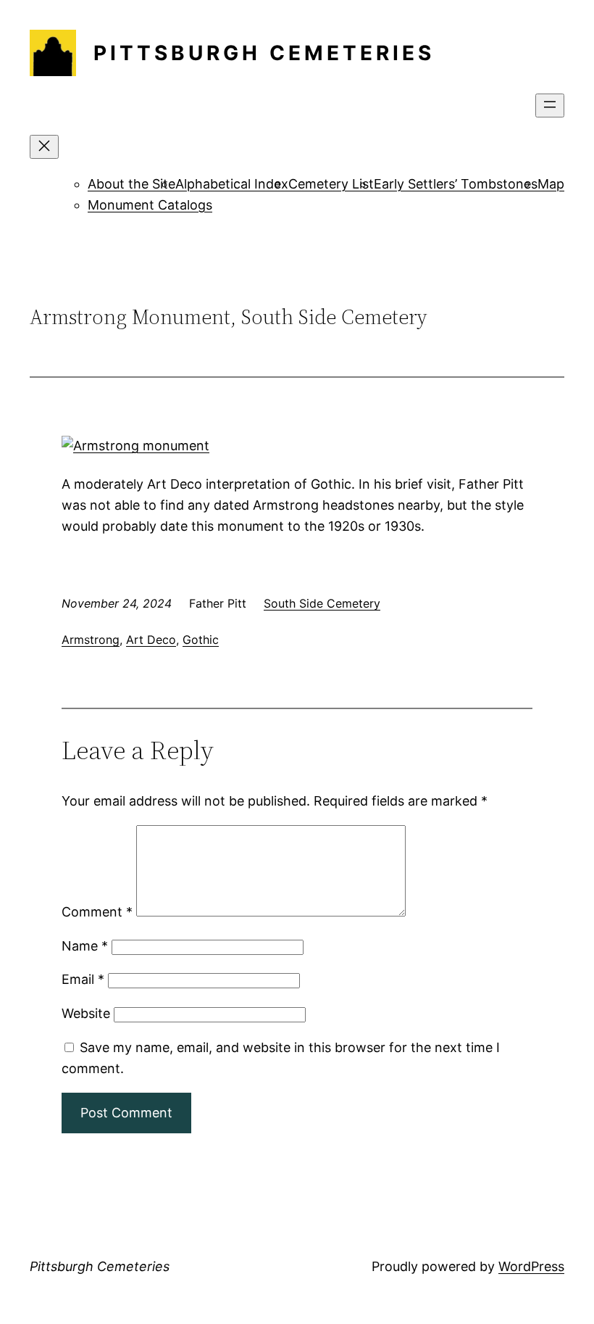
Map (550, 183)
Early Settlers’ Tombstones (455, 183)
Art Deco (151, 639)
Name (85, 945)
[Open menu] (549, 105)
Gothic (201, 639)
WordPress (531, 1266)
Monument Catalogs (150, 204)
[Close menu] (44, 147)
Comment (97, 911)
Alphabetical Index (231, 183)
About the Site (131, 183)
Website (86, 1013)
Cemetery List (331, 183)
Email (83, 979)
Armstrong (91, 639)
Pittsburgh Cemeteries (264, 53)
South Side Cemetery (322, 603)
